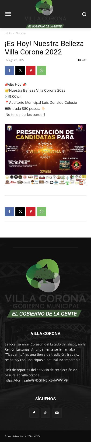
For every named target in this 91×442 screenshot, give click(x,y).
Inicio (8, 33)
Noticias (21, 33)
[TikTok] (45, 412)
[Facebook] (9, 70)
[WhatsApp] (41, 70)
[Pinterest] (30, 70)
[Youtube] (57, 412)
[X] (20, 70)
